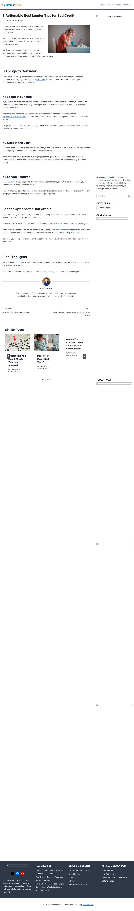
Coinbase (73, 877)
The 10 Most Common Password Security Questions (49, 878)
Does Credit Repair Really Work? (44, 359)
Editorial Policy (108, 881)
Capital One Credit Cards (79, 870)
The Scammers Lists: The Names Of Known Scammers (50, 872)
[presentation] (17, 342)
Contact (118, 5)
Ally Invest (73, 881)
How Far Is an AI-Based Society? (16, 310)
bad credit (40, 80)
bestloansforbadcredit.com (14, 116)
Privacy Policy (107, 870)
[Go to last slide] (8, 356)
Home (103, 5)
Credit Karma (74, 874)
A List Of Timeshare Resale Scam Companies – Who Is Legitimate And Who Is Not (50, 887)
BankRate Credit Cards (78, 884)
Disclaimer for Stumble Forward (115, 877)
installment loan (62, 230)
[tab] (42, 379)
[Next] (84, 356)
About (110, 5)
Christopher (8, 20)
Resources (128, 5)
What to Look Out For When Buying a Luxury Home (71, 312)
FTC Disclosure (108, 874)
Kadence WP (88, 905)
